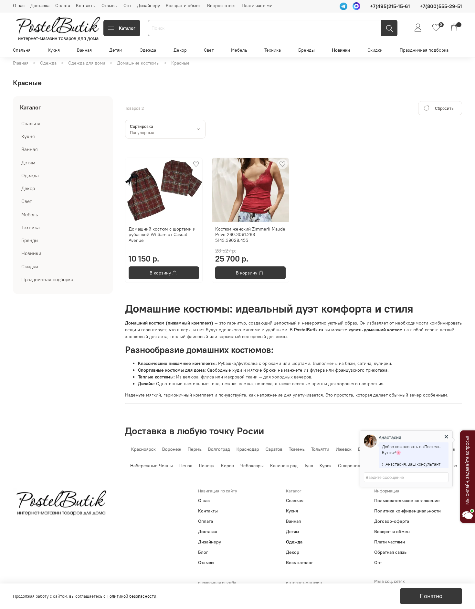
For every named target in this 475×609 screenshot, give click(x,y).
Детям (115, 50)
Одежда (148, 50)
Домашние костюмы (138, 63)
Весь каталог (299, 562)
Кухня (54, 50)
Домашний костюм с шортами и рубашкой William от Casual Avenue (162, 234)
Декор (180, 50)
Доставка (39, 5)
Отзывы (109, 5)
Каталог (127, 28)
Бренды (306, 50)
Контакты (86, 5)
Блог (203, 552)
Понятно (431, 596)
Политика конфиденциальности (407, 511)
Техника (272, 50)
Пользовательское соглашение (407, 500)
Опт (127, 5)
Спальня (21, 50)
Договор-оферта (391, 521)
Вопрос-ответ (221, 5)
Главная (20, 63)
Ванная (84, 50)
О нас (19, 5)
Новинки (341, 50)
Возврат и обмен (183, 5)
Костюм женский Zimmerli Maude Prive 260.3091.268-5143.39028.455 (250, 234)
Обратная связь (390, 552)
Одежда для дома (86, 63)
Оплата (62, 5)
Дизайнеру (148, 5)
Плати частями (257, 5)
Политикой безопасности (131, 596)
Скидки (375, 50)
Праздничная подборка (424, 50)
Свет (209, 50)
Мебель (239, 50)
